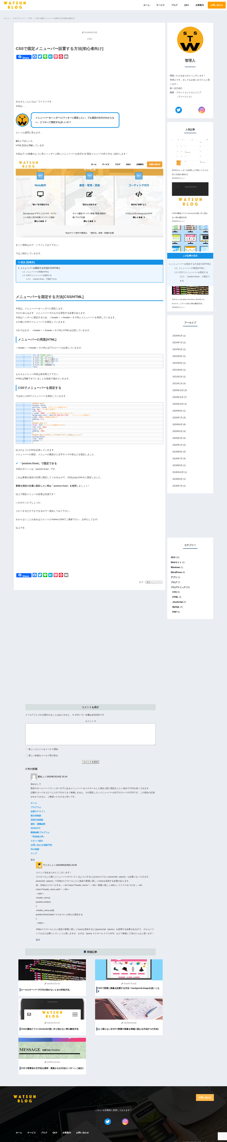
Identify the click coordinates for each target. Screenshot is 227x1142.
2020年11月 (178, 397)
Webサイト (176, 562)
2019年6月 (177, 465)
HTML (175, 597)
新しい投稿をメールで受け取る (43, 755)
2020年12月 (178, 390)
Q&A (186, 5)
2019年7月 (177, 458)
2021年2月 (177, 377)
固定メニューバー (154, 582)
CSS (89, 39)
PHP (174, 612)
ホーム (146, 5)
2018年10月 (178, 472)
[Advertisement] (89, 79)
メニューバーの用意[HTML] (35, 272)
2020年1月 (177, 445)
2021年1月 (177, 383)
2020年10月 (178, 404)
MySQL (176, 607)
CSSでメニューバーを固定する (37, 275)
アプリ (174, 577)
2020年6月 (177, 424)
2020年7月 (177, 417)
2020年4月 (177, 438)
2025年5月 (177, 336)
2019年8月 (177, 452)
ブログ (174, 5)
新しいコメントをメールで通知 (43, 749)
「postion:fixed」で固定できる (41, 279)
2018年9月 (177, 479)
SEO (173, 557)
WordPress (176, 572)
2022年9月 (177, 356)
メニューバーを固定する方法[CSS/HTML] (39, 268)
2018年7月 (177, 486)
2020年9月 (177, 411)
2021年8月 (177, 370)
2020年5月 (177, 431)
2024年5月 (177, 349)
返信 (33, 860)
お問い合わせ (216, 5)
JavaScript (177, 602)
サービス (160, 5)
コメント (90, 721)
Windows (175, 567)
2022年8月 (177, 363)
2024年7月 (177, 342)
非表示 (30, 262)
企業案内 (199, 5)
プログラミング (178, 587)
